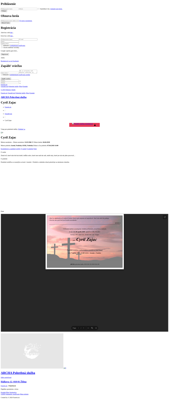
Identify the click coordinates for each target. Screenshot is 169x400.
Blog (20, 86)
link (11, 32)
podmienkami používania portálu (20, 75)
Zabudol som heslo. (56, 9)
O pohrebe (30, 149)
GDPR (3, 394)
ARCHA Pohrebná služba (14, 97)
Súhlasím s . (14, 45)
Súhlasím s (16, 75)
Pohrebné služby (14, 86)
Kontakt (25, 86)
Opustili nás (4, 86)
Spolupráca (13, 392)
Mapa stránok (24, 394)
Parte (35, 149)
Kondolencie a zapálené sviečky (11, 149)
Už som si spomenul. (25, 21)
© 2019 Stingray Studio (8, 90)
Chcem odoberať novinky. (11, 47)
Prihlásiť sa (21, 129)
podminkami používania (17, 45)
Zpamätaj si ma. (45, 9)
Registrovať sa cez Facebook (10, 61)
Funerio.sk (4, 85)
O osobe (23, 149)
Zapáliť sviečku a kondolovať (84, 124)
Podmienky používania (12, 394)
